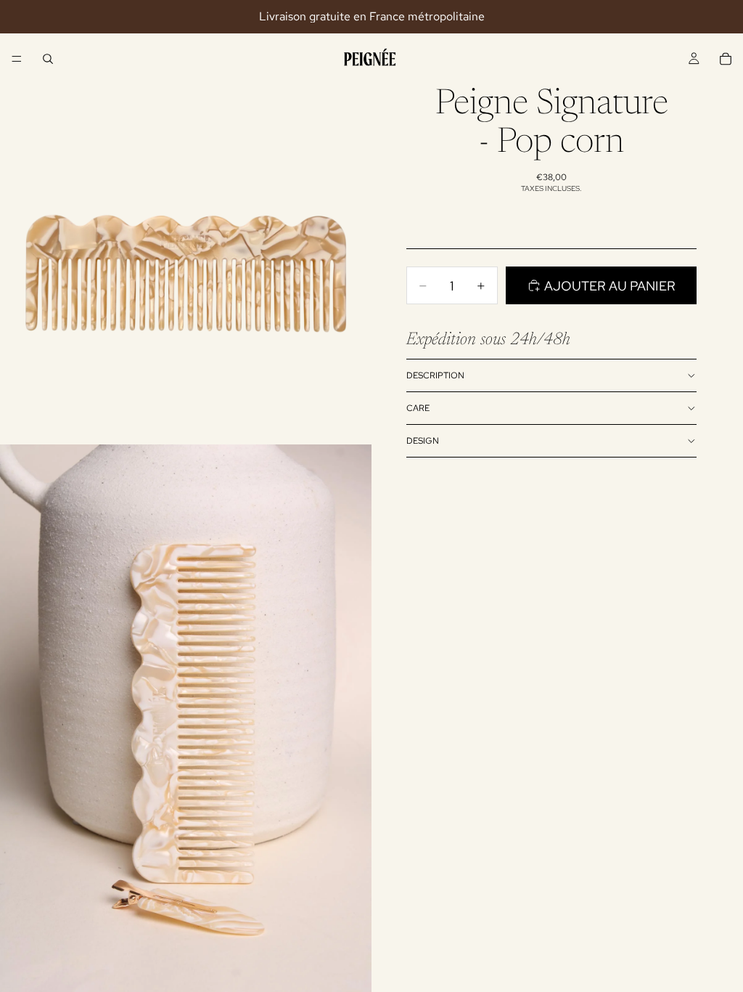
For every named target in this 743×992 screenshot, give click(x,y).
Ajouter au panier (610, 285)
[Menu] (16, 59)
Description (435, 375)
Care (418, 408)
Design (422, 441)
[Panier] (726, 59)
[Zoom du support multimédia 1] (186, 258)
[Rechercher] (48, 59)
